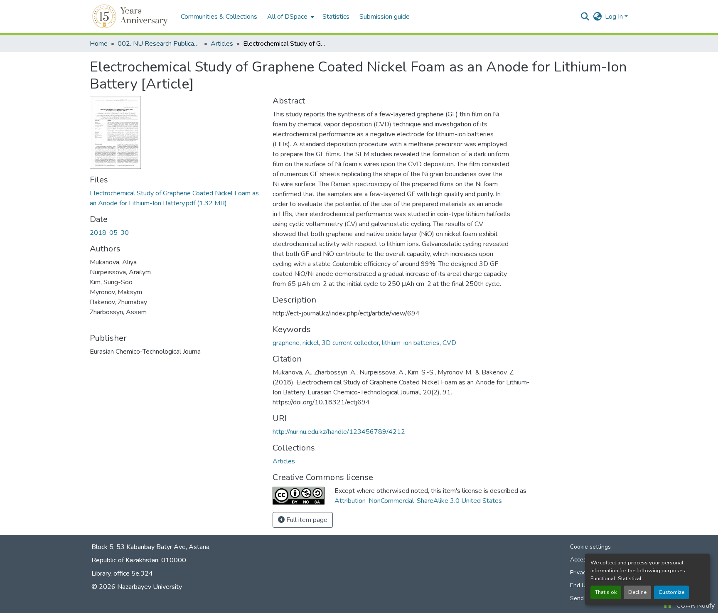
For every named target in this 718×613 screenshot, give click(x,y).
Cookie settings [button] (590, 547)
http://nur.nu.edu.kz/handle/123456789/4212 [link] (339, 431)
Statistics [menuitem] (335, 16)
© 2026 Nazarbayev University (136, 586)
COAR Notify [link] (695, 605)
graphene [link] (286, 342)
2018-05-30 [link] (109, 232)
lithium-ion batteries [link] (411, 342)
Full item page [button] (306, 519)
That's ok (606, 592)
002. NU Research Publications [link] (159, 43)
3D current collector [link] (350, 342)
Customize (671, 592)
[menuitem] (290, 16)
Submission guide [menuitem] (384, 16)
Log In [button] (615, 16)
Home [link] (99, 43)
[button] (131, 16)
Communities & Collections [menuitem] (219, 16)
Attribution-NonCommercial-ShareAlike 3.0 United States (418, 500)
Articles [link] (222, 43)
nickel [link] (310, 342)
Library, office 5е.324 (122, 573)
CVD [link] (449, 342)
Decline (637, 592)
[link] (176, 198)
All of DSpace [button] (287, 16)
